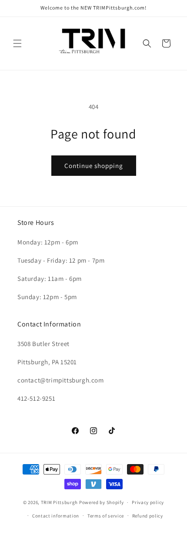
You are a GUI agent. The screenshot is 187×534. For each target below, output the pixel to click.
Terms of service (105, 516)
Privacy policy (148, 502)
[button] (17, 43)
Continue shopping (93, 166)
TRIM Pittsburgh (59, 502)
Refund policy (147, 516)
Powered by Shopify (101, 502)
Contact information (55, 516)
